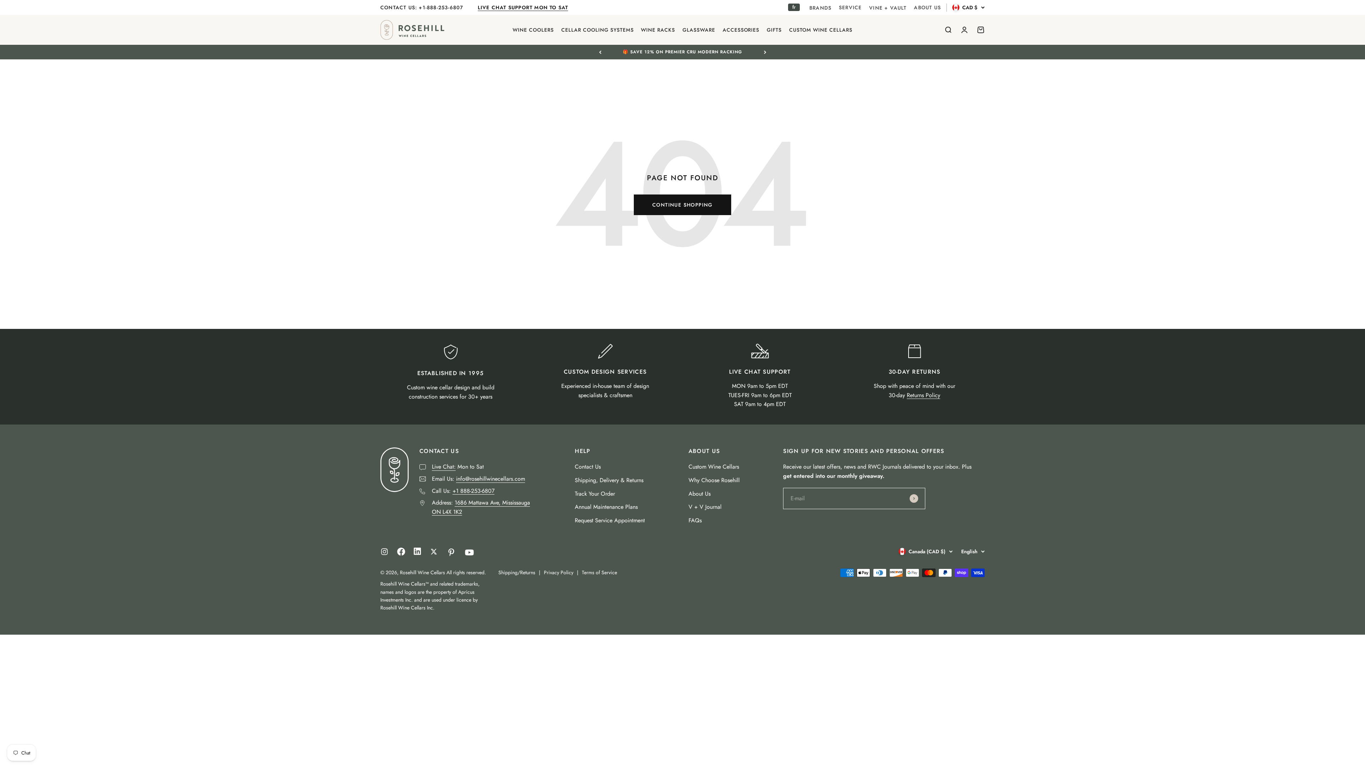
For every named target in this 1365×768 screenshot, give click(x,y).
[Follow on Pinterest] (451, 552)
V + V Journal (705, 507)
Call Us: (463, 491)
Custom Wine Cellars (714, 467)
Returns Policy (923, 395)
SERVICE (850, 7)
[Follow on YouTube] (469, 552)
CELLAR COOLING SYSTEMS (597, 29)
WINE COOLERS (533, 29)
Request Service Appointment (610, 520)
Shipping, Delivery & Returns (609, 480)
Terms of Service (599, 572)
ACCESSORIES (741, 29)
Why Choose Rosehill (714, 480)
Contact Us (588, 467)
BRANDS (820, 7)
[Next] (765, 51)
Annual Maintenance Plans (606, 507)
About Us (700, 494)
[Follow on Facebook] (401, 554)
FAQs (695, 520)
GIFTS (774, 29)
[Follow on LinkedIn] (417, 553)
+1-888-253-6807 (442, 7)
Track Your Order (595, 494)
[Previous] (600, 51)
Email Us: (478, 479)
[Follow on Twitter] (434, 552)
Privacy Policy (558, 572)
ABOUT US (927, 7)
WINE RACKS (658, 29)
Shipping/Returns (516, 572)
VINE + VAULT (887, 7)
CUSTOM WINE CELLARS (820, 29)
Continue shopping (682, 204)
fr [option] (794, 7)
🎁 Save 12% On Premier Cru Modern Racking (682, 52)
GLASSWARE (698, 29)
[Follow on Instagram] (384, 552)
